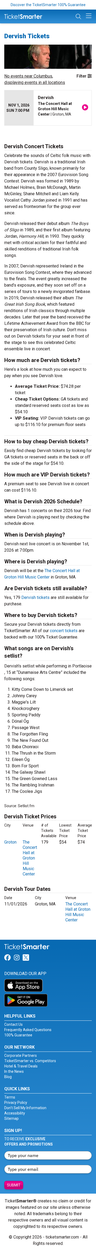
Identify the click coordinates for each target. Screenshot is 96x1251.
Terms (9, 1097)
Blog (8, 1077)
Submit (14, 1185)
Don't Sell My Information (25, 1108)
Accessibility (14, 1113)
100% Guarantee (18, 1035)
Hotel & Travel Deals (21, 1066)
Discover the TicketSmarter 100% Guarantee (48, 5)
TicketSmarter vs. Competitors (30, 1061)
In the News (14, 1071)
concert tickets (64, 630)
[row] (48, 108)
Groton (10, 842)
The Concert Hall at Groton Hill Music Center (30, 858)
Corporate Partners (20, 1055)
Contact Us (13, 1024)
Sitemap (11, 1118)
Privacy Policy (15, 1102)
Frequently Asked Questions (27, 1030)
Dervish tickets (35, 597)
